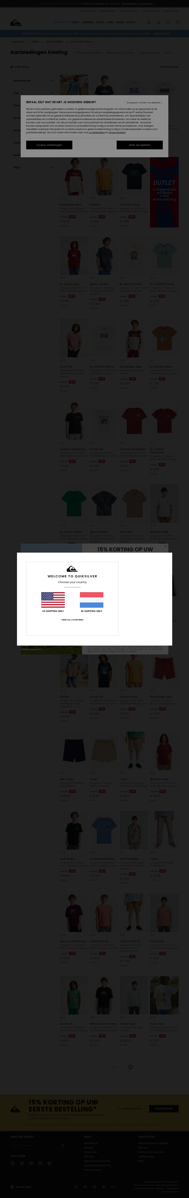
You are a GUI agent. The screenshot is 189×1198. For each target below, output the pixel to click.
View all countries (72, 619)
